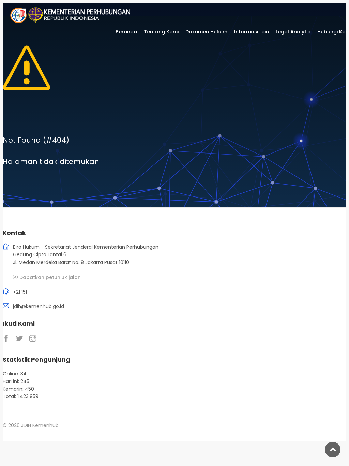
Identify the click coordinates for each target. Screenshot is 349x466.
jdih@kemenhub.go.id (38, 306)
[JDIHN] (19, 21)
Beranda (126, 31)
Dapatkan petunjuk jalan (50, 277)
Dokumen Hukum (206, 31)
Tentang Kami (161, 31)
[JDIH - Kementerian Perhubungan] (79, 21)
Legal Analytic (293, 31)
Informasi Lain (251, 31)
